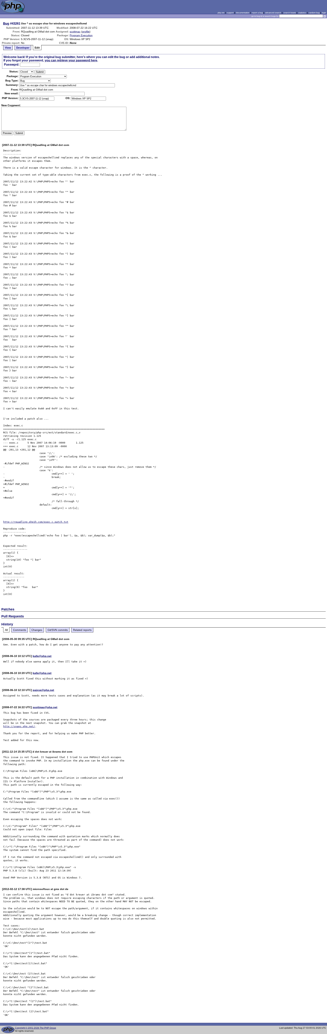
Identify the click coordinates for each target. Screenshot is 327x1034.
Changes (36, 629)
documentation (242, 13)
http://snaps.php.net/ (19, 726)
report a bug (257, 13)
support (230, 13)
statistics (302, 13)
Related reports (82, 629)
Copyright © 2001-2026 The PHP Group (35, 1028)
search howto (289, 13)
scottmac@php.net (45, 707)
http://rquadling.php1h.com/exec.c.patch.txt (35, 521)
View (8, 47)
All (6, 629)
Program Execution (81, 35)
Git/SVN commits (57, 629)
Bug (6, 23)
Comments (19, 629)
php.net (221, 13)
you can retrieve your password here (71, 60)
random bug (314, 13)
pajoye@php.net (43, 690)
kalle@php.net (42, 656)
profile (86, 31)
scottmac (75, 31)
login (324, 13)
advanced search (273, 13)
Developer (22, 47)
